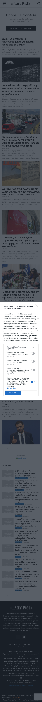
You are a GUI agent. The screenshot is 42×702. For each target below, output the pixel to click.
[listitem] (21, 348)
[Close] (37, 306)
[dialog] (21, 351)
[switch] (33, 353)
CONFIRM (12, 392)
